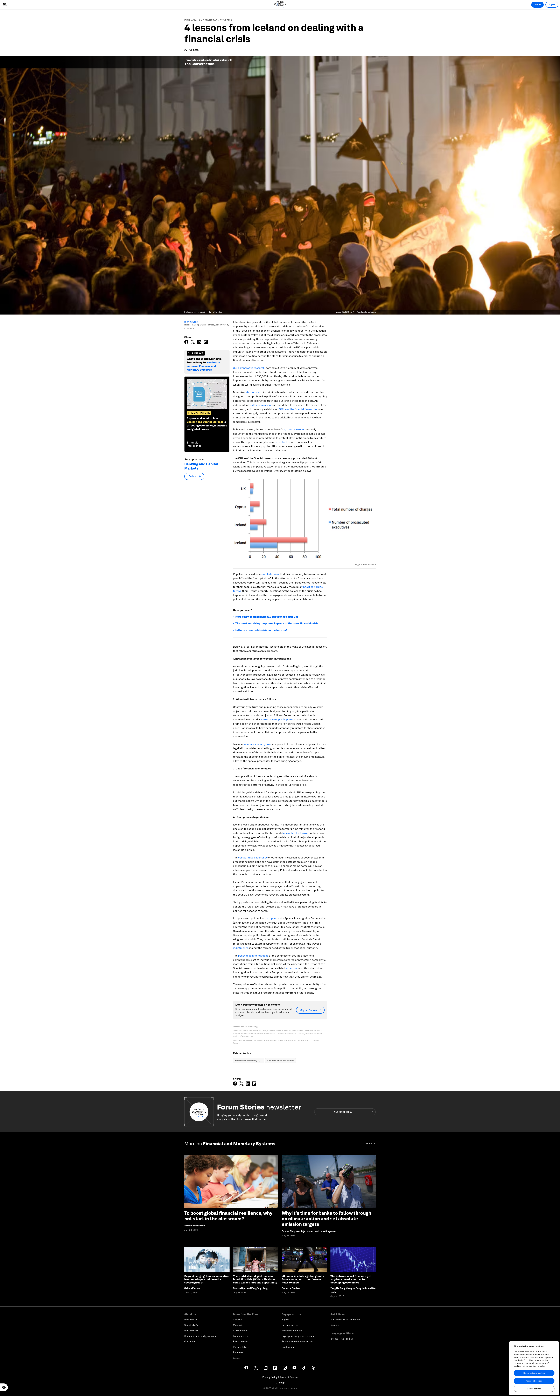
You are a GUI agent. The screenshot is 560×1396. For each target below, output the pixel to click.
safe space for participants (276, 719)
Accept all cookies (534, 1381)
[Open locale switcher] (4, 1387)
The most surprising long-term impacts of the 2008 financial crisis (276, 623)
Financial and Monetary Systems (208, 20)
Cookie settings (534, 1389)
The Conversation (199, 64)
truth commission (260, 404)
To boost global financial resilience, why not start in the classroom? (228, 1215)
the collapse (253, 392)
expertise (291, 968)
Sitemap (280, 1382)
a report (271, 918)
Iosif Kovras (191, 321)
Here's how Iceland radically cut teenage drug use (266, 616)
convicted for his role (296, 833)
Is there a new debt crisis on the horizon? (261, 630)
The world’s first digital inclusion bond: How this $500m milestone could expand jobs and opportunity (255, 1279)
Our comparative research (249, 367)
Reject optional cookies (534, 1373)
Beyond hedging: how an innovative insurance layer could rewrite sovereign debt (206, 1279)
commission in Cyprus (257, 744)
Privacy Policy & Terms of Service (280, 1377)
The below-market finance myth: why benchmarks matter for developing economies (351, 1279)
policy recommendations (253, 955)
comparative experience (253, 857)
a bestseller (283, 442)
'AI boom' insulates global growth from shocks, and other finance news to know (303, 1279)
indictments (240, 947)
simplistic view (270, 574)
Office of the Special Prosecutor (298, 409)
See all (370, 1143)
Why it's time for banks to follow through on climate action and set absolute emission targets (326, 1218)
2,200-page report (295, 429)
